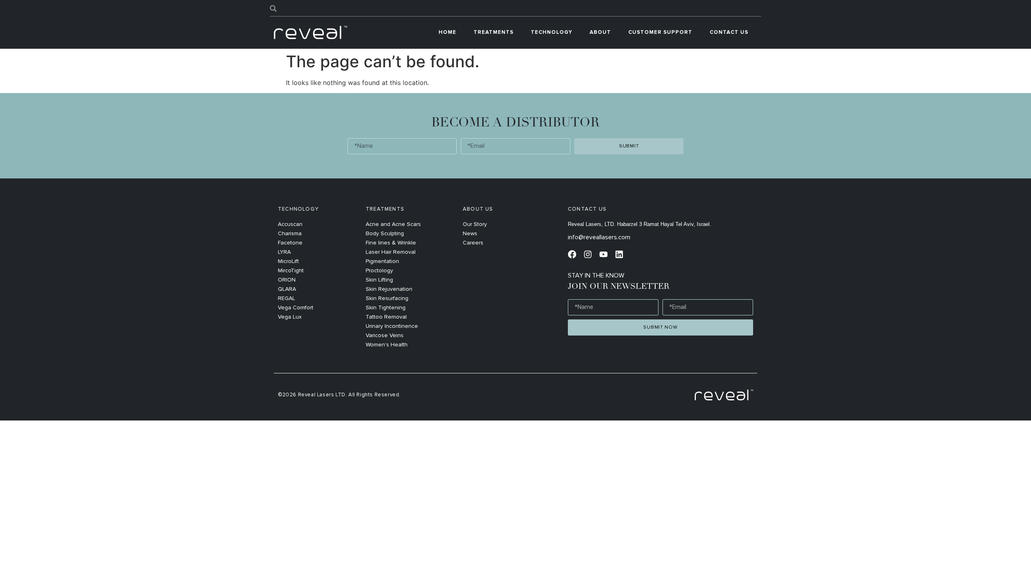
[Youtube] (603, 254)
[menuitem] (494, 33)
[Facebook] (572, 254)
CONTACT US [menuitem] (729, 32)
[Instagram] (588, 254)
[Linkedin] (619, 254)
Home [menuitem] (447, 32)
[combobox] (515, 8)
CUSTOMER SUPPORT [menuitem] (660, 32)
